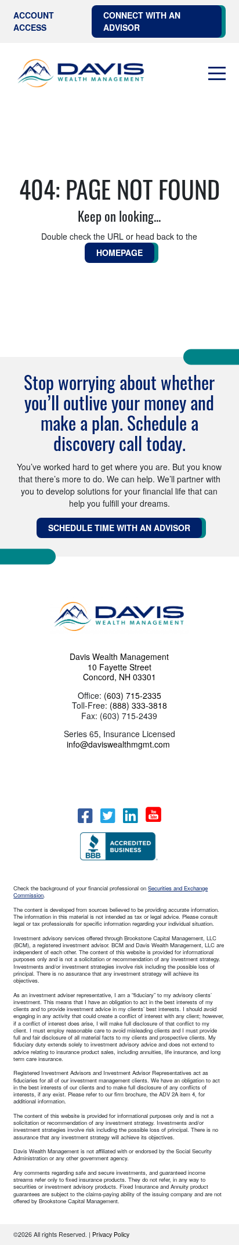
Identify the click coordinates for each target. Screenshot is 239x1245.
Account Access (33, 21)
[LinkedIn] (130, 815)
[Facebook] (85, 815)
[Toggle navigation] (217, 74)
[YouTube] (153, 814)
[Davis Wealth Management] (81, 74)
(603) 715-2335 (132, 695)
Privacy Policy (110, 1234)
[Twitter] (107, 815)
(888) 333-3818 (138, 705)
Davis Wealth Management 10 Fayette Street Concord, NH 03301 (119, 667)
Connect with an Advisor (141, 21)
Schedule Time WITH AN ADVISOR (119, 527)
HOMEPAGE (119, 252)
